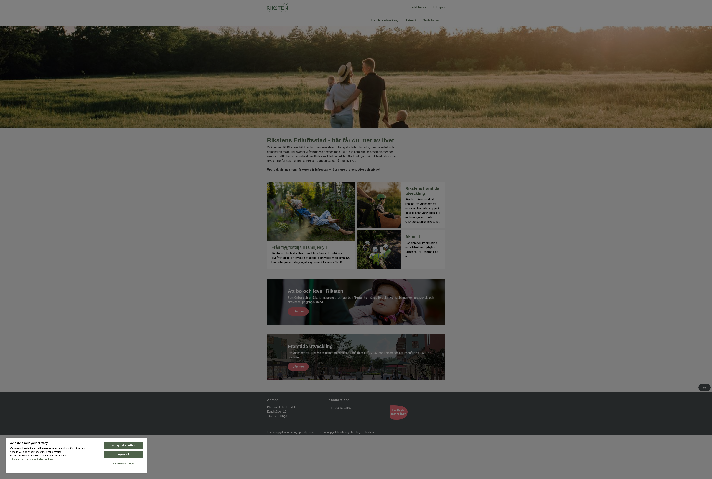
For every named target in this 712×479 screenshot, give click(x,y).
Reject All (123, 454)
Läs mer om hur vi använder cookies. (32, 459)
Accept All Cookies (123, 445)
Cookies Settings (123, 463)
